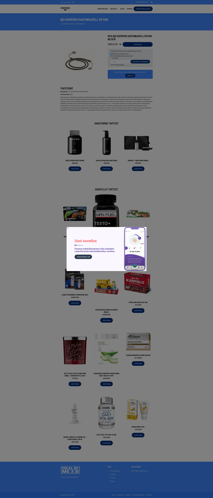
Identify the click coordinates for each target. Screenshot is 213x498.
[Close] (68, 228)
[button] (83, 257)
